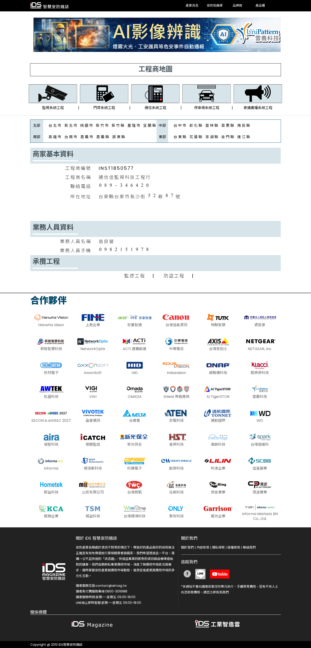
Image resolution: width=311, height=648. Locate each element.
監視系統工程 (53, 107)
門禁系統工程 (104, 107)
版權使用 (233, 547)
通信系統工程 (155, 107)
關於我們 (187, 547)
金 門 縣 (227, 137)
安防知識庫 (215, 5)
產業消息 (192, 5)
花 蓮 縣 (195, 137)
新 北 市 (70, 125)
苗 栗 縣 (227, 125)
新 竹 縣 (118, 125)
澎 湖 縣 (211, 137)
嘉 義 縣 (102, 137)
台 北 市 (54, 125)
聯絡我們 (249, 547)
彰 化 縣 (195, 125)
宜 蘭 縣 (149, 125)
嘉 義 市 (86, 137)
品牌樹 (237, 5)
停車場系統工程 (206, 107)
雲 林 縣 (211, 125)
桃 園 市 (86, 125)
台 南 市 (70, 137)
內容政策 (202, 547)
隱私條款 (218, 547)
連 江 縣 (243, 137)
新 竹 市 (102, 125)
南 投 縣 (243, 125)
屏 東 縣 (118, 137)
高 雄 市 (54, 137)
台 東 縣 (179, 137)
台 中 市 (179, 125)
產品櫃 (260, 5)
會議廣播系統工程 (258, 107)
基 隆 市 (133, 125)
